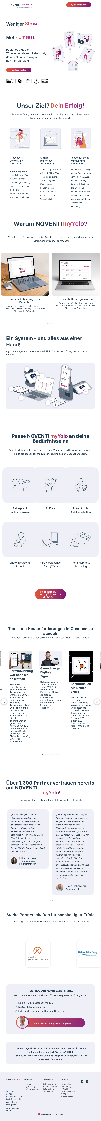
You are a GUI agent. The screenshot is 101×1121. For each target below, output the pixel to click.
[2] (45, 754)
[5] (52, 754)
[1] (43, 754)
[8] (58, 754)
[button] (92, 5)
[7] (56, 754)
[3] (47, 754)
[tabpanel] (50, 699)
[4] (49, 754)
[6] (54, 754)
